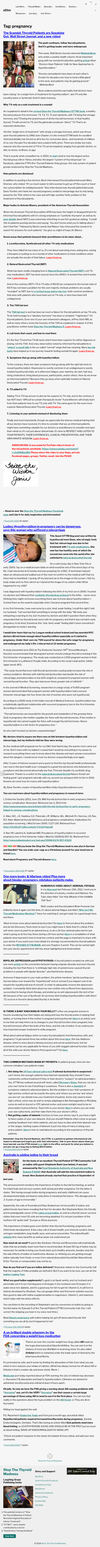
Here (67, 934)
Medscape (9, 1375)
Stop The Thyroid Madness (54, 1543)
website (7, 1237)
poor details (9, 219)
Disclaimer (40, 1489)
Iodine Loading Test (14, 1274)
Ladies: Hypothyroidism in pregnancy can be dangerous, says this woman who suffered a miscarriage (42, 528)
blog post (52, 889)
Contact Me (40, 1501)
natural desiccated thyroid (56, 774)
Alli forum (65, 1399)
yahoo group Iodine (48, 1213)
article (86, 60)
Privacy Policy (41, 1497)
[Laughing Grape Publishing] (18, 1507)
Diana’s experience (19, 1317)
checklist (78, 1086)
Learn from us (53, 257)
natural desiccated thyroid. (77, 557)
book (40, 1144)
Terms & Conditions (44, 1493)
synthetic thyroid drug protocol (52, 595)
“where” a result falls (18, 347)
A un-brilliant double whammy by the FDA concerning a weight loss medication (31, 1334)
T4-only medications (78, 546)
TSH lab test (18, 312)
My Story (39, 1476)
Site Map (33, 13)
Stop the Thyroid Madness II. (49, 326)
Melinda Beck (88, 53)
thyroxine (9, 1392)
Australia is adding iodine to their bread (30, 1155)
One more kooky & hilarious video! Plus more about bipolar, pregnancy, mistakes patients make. (38, 878)
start (55, 156)
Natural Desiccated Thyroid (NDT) (66, 271)
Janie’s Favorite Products (46, 1480)
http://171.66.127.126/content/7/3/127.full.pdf (28, 827)
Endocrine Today (29, 1415)
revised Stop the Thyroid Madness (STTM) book (59, 111)
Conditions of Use (43, 1485)
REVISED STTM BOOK (28, 945)
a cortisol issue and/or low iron (50, 291)
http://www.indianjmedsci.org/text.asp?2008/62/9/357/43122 (37, 840)
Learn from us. (73, 326)
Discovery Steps (68, 1082)
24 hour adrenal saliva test (37, 1071)
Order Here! (9, 1536)
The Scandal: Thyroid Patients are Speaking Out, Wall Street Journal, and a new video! (33, 34)
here (12, 853)
